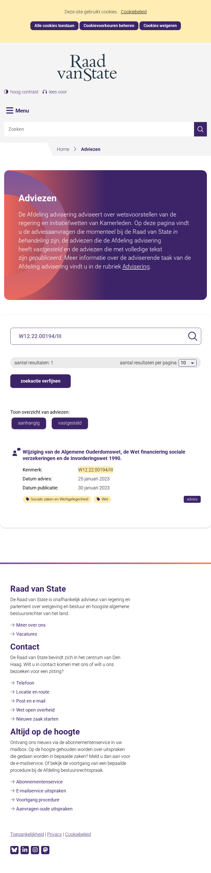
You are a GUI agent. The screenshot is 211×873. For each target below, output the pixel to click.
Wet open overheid (35, 710)
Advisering (136, 266)
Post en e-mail (30, 701)
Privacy (54, 834)
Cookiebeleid (134, 11)
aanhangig (29, 423)
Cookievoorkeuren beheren (109, 25)
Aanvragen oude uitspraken (44, 808)
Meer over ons (31, 625)
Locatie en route (32, 692)
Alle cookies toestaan (54, 25)
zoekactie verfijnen (40, 381)
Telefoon (25, 683)
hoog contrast (24, 91)
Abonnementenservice (39, 781)
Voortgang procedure (37, 799)
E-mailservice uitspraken (41, 790)
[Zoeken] (200, 129)
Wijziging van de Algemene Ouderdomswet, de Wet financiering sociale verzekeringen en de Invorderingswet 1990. (104, 455)
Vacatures (26, 634)
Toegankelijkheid (27, 834)
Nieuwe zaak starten (37, 719)
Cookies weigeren (160, 25)
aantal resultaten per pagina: (149, 362)
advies (194, 500)
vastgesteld (70, 423)
